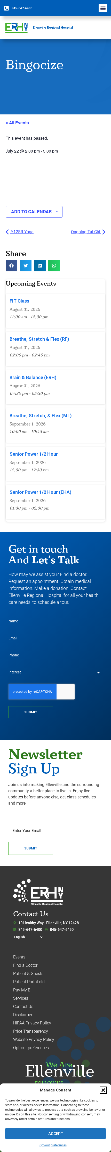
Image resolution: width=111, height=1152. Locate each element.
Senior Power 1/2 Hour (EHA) (41, 492)
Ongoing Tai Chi (86, 231)
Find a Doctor (25, 965)
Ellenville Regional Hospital (53, 27)
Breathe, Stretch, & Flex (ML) (41, 415)
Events (19, 957)
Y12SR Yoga (22, 231)
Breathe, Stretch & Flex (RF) (39, 339)
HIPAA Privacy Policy (32, 1023)
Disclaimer (22, 1014)
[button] (103, 1090)
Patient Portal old (29, 981)
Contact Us (23, 1006)
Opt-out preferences (53, 1145)
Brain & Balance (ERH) (33, 377)
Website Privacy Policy (33, 1039)
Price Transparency (30, 1031)
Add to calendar (32, 211)
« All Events (17, 123)
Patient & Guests (28, 973)
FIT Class (19, 301)
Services (20, 998)
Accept (55, 1133)
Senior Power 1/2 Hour (34, 454)
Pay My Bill (23, 990)
